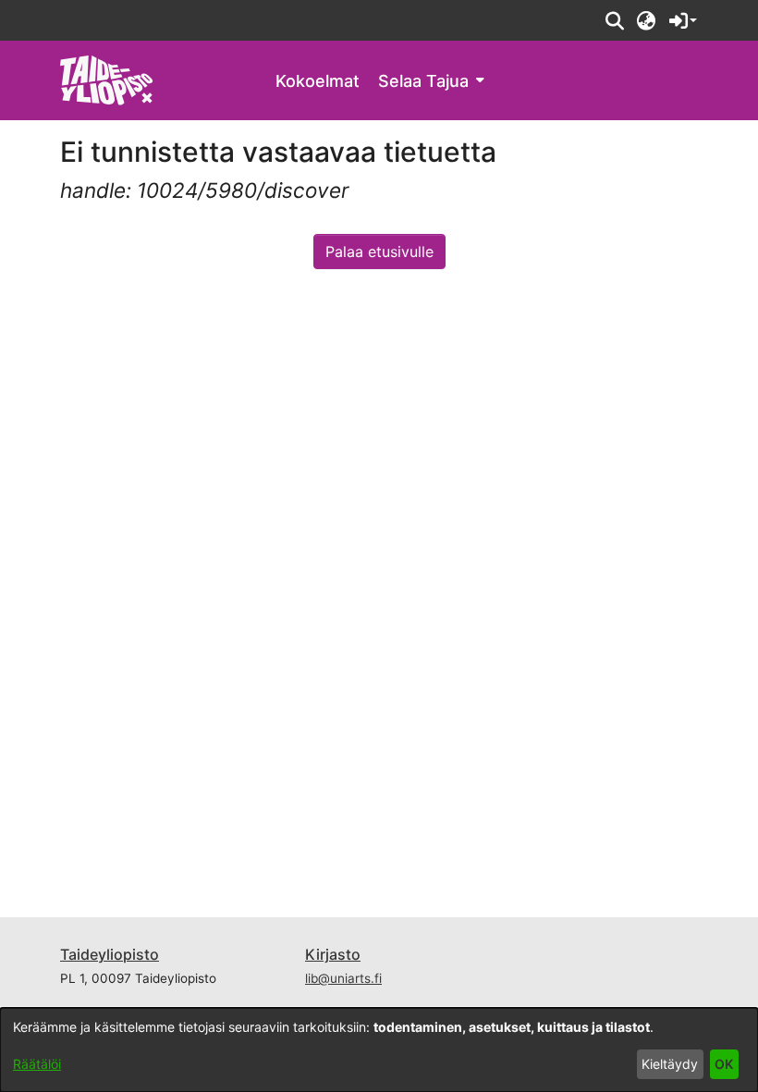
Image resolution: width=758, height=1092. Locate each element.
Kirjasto (333, 954)
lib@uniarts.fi (343, 978)
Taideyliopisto (109, 954)
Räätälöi (37, 1064)
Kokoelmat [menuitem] (317, 81)
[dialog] (379, 1050)
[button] (614, 20)
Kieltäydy (670, 1064)
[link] (106, 79)
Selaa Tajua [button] (423, 81)
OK (724, 1064)
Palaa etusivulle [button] (379, 251)
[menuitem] (430, 80)
